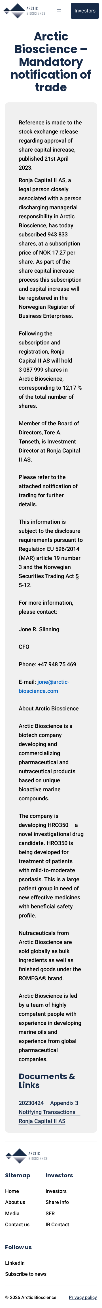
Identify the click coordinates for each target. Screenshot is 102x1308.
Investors (85, 11)
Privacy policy (83, 1297)
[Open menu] (59, 10)
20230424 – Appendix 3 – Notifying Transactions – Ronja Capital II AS (51, 1112)
